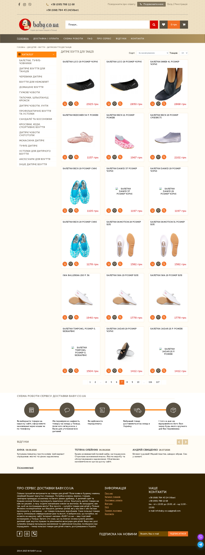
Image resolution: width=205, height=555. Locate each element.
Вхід (169, 4)
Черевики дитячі (30, 76)
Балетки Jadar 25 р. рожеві (166, 328)
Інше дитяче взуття (33, 164)
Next (185, 442)
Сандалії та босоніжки (35, 119)
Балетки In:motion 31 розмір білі (167, 223)
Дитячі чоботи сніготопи (29, 134)
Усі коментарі (25, 467)
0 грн (174, 24)
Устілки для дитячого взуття (35, 152)
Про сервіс (104, 38)
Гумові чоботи (29, 92)
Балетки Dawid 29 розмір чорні (165, 169)
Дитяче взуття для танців (32, 70)
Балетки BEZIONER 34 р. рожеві (80, 115)
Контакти (137, 38)
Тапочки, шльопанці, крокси (34, 99)
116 (150, 382)
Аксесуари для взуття (34, 159)
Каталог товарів (112, 497)
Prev (179, 442)
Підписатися (178, 533)
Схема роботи (73, 38)
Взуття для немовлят (34, 81)
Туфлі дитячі (28, 145)
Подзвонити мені (153, 4)
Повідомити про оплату (122, 4)
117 (157, 382)
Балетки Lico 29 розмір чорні (80, 61)
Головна (23, 38)
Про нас (109, 493)
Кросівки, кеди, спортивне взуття (32, 126)
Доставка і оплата (46, 38)
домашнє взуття (31, 87)
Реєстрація (181, 4)
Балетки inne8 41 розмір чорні (164, 63)
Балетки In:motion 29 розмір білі (124, 223)
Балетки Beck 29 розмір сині (80, 168)
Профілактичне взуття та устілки (35, 112)
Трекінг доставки (113, 511)
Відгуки (121, 38)
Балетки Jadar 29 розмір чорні (122, 330)
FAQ (89, 38)
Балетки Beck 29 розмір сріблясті (164, 116)
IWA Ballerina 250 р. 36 (76, 275)
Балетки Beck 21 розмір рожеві (120, 116)
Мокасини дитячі (31, 140)
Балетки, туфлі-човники (30, 62)
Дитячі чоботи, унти (33, 105)
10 (138, 382)
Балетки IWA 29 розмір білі (122, 275)
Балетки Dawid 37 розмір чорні (122, 169)
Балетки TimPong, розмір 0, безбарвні (79, 330)
